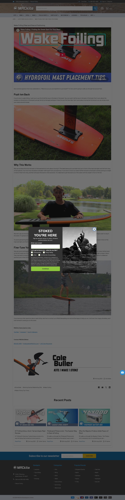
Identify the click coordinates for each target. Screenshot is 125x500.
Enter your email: (36, 243)
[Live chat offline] (122, 372)
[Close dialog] (94, 229)
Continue (45, 269)
